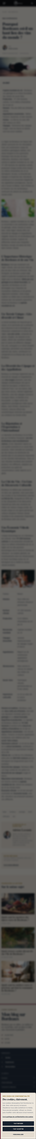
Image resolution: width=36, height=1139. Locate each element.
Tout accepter (18, 1129)
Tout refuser (18, 1123)
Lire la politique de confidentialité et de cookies (18, 1117)
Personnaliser (18, 1134)
